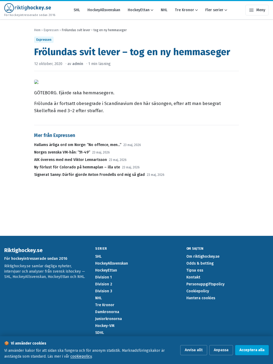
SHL (77, 10)
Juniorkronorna (108, 319)
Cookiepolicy (197, 291)
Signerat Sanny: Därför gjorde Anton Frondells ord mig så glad (89, 174)
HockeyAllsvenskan (103, 10)
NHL (164, 10)
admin (77, 64)
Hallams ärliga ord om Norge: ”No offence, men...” (77, 145)
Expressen (51, 30)
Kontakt (193, 277)
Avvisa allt (194, 350)
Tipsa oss (194, 270)
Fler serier (214, 10)
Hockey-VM (104, 325)
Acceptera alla (251, 350)
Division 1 (103, 277)
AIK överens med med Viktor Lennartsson (70, 159)
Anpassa (221, 350)
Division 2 (103, 284)
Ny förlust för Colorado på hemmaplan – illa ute (77, 167)
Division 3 (103, 291)
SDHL (99, 332)
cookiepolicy (81, 356)
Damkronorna (107, 312)
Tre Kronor (184, 10)
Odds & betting (200, 263)
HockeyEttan (139, 10)
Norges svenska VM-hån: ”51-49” (62, 152)
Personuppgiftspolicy (205, 284)
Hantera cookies (200, 298)
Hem (37, 30)
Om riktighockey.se (202, 256)
